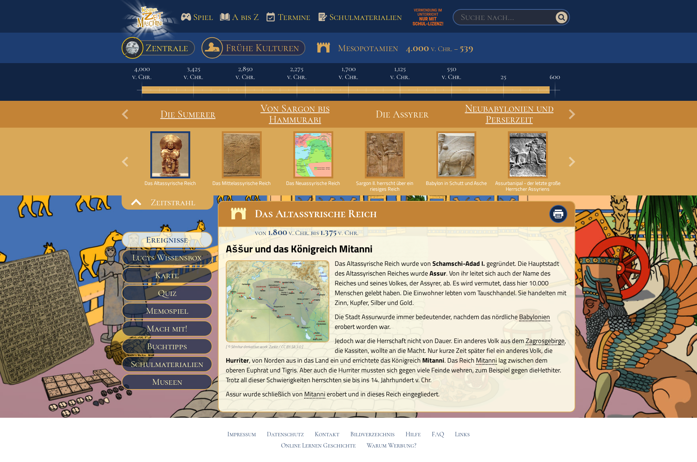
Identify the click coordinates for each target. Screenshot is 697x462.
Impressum (241, 434)
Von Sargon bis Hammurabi (295, 114)
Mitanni (486, 361)
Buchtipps (167, 346)
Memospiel (167, 310)
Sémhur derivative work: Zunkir (254, 347)
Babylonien (534, 317)
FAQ (438, 434)
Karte (167, 275)
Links (462, 434)
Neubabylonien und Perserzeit (509, 114)
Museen (167, 381)
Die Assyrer (402, 114)
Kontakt (327, 434)
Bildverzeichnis (372, 434)
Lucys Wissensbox (167, 257)
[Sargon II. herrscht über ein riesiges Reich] (384, 161)
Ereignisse (167, 239)
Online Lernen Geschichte (318, 445)
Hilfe (413, 434)
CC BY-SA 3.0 (291, 347)
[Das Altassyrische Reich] (170, 158)
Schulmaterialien (167, 364)
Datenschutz (285, 434)
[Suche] (561, 17)
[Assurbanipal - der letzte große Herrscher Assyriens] (527, 161)
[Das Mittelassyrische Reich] (241, 158)
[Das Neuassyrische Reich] (313, 158)
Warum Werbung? (391, 445)
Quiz (167, 293)
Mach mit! (167, 328)
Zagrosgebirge (545, 341)
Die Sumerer (188, 114)
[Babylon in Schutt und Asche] (456, 158)
